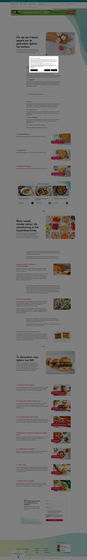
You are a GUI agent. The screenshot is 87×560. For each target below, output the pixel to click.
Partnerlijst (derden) (32, 67)
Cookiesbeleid (40, 62)
